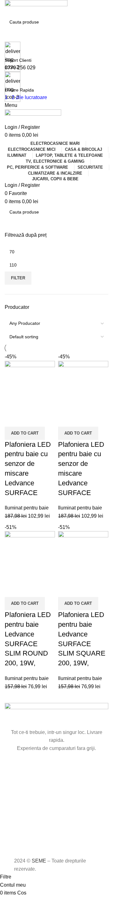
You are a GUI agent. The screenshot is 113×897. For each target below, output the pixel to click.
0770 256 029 (20, 67)
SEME (39, 860)
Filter (18, 278)
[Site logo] (36, 7)
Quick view (29, 419)
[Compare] (12, 419)
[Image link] (56, 715)
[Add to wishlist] (46, 419)
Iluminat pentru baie (27, 507)
